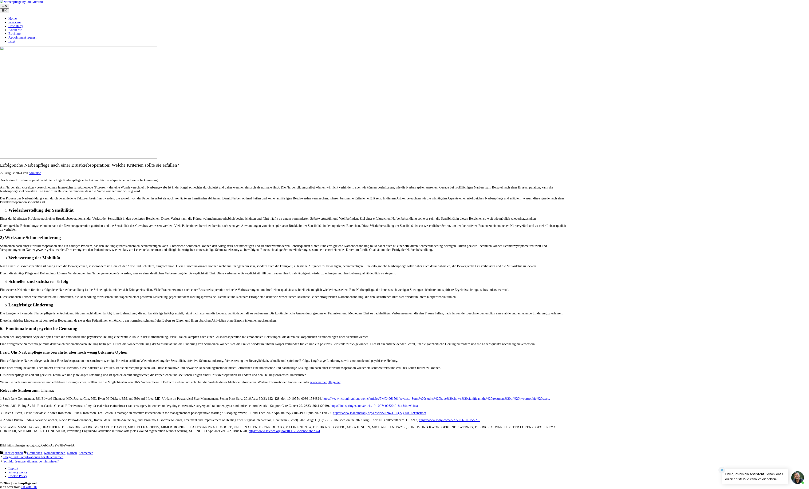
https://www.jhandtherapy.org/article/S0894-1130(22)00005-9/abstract (379, 413)
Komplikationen (54, 453)
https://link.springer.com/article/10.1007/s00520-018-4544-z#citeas (375, 406)
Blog (11, 41)
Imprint (13, 468)
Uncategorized (13, 453)
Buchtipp (14, 33)
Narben (72, 453)
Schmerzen (86, 453)
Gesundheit (34, 453)
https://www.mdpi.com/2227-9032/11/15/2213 (449, 420)
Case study (15, 26)
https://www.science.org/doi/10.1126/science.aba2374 (284, 431)
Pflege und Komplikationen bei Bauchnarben (33, 457)
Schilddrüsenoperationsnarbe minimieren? (31, 461)
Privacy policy (18, 472)
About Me (15, 30)
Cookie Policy (17, 476)
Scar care (14, 22)
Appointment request (22, 37)
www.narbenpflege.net (325, 382)
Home (12, 18)
